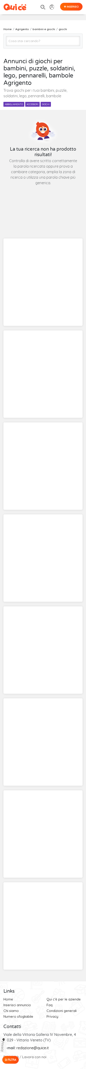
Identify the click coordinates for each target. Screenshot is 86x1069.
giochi (46, 104)
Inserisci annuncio (17, 1005)
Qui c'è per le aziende (64, 999)
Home (8, 999)
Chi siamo (11, 1011)
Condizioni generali (62, 1011)
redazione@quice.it (33, 1048)
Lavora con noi (34, 1057)
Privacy (52, 1016)
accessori (32, 104)
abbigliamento (14, 104)
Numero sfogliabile (18, 1016)
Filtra (11, 1059)
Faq (50, 1005)
